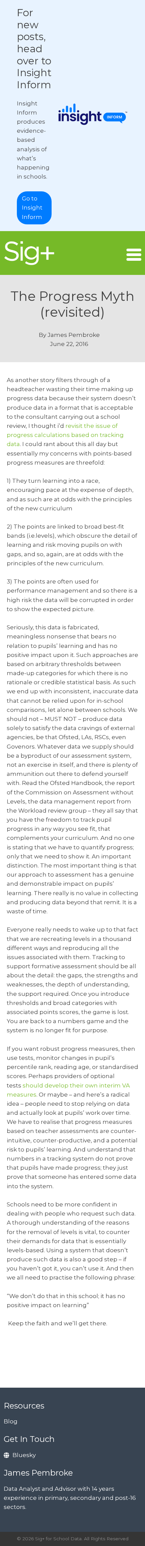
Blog (11, 1421)
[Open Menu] (133, 255)
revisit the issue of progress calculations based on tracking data (65, 434)
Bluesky (24, 1455)
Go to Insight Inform (32, 207)
